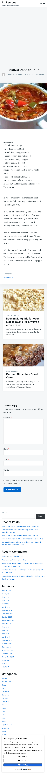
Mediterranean (7, 725)
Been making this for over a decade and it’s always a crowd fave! (22, 322)
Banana (4, 678)
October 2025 (7, 617)
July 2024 (5, 660)
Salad (4, 735)
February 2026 (7, 610)
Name (6, 449)
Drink (3, 711)
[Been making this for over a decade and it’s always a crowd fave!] (23, 300)
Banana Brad (6, 682)
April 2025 (5, 634)
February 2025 (7, 640)
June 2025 (5, 627)
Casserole (5, 692)
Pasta (4, 731)
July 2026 (5, 594)
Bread (4, 685)
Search (4, 512)
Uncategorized (8, 277)
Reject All (22, 761)
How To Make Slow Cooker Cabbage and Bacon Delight (22, 526)
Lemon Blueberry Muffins (11, 566)
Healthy (4, 718)
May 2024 (5, 667)
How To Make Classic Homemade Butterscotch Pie (20, 535)
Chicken (5, 698)
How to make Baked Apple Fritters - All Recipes (19, 570)
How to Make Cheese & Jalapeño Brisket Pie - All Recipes (22, 576)
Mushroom (5, 728)
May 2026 (5, 600)
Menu (44, 3)
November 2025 (7, 614)
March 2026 (6, 607)
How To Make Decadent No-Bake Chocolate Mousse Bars (22, 539)
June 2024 (5, 663)
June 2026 (5, 597)
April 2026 (5, 604)
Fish (3, 715)
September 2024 (8, 657)
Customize (22, 756)
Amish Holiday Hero (16, 556)
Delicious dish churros (9, 579)
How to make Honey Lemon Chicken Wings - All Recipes (22, 563)
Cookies (4, 705)
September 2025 (8, 620)
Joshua (9, 74)
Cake (3, 688)
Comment (7, 417)
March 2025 (6, 637)
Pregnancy (6, 560)
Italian (4, 721)
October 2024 (7, 654)
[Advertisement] (23, 37)
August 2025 (6, 624)
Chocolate (5, 701)
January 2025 (7, 644)
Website (6, 470)
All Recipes (9, 2)
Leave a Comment (38, 74)
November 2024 (7, 650)
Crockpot (5, 708)
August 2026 (6, 590)
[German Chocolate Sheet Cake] (23, 355)
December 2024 (7, 647)
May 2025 (5, 630)
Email (6, 459)
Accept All (23, 765)
